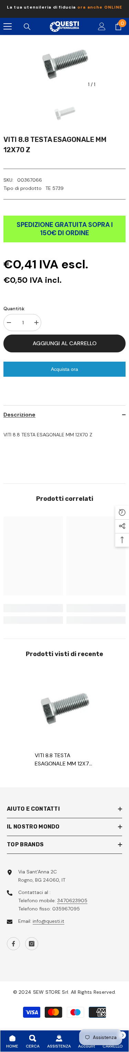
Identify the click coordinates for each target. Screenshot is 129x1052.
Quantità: (14, 308)
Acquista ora (64, 369)
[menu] (7, 26)
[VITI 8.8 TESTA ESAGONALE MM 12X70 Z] (64, 707)
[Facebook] (13, 943)
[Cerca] (27, 27)
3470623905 (72, 900)
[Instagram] (31, 943)
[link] (33, 608)
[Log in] (102, 26)
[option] (64, 8)
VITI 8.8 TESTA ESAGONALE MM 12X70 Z (64, 760)
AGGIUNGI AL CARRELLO (65, 343)
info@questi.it (48, 921)
